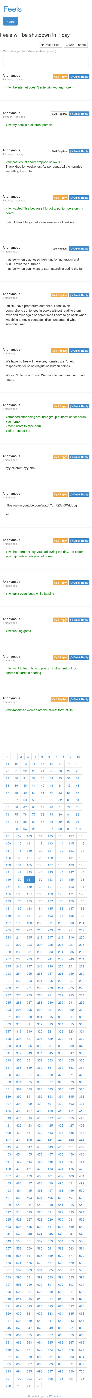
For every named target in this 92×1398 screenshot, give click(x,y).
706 (60, 1378)
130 (60, 858)
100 (78, 829)
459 (71, 1154)
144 (39, 872)
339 (71, 1046)
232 (39, 952)
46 (77, 785)
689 (50, 1364)
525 (8, 1219)
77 (34, 814)
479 (29, 1176)
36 (69, 778)
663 (29, 1342)
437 (8, 1140)
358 (18, 1067)
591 (29, 1277)
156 (81, 879)
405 (8, 1111)
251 (71, 966)
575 (29, 1263)
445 (8, 1147)
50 (34, 792)
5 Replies (61, 295)
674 (60, 1349)
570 (60, 1255)
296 (39, 1009)
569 (50, 1255)
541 (8, 1234)
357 (8, 1067)
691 (71, 1364)
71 (60, 807)
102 (18, 836)
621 (8, 1306)
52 (51, 792)
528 (39, 1219)
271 (29, 988)
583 (29, 1270)
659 (71, 1335)
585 (50, 1270)
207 (29, 930)
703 (29, 1378)
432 (39, 1132)
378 (60, 1082)
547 (71, 1234)
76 (25, 814)
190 (18, 915)
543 (29, 1234)
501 (8, 1197)
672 (39, 1349)
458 (60, 1154)
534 (18, 1226)
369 (50, 1075)
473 (50, 1169)
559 (29, 1248)
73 (77, 807)
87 (42, 821)
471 (29, 1169)
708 (81, 1378)
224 (39, 944)
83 (7, 821)
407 (29, 1111)
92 (7, 829)
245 (8, 966)
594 (60, 1277)
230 (18, 952)
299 (71, 1009)
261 (8, 981)
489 (50, 1183)
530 (60, 1219)
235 (71, 952)
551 (29, 1241)
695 (29, 1371)
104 (39, 836)
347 (71, 1053)
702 (18, 1378)
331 (71, 1038)
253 (8, 973)
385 (50, 1089)
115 (71, 843)
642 (60, 1320)
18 (69, 764)
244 (81, 959)
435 (71, 1132)
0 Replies (61, 114)
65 (7, 807)
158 (18, 886)
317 (8, 1031)
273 (50, 988)
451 (71, 1147)
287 (29, 1002)
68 (34, 807)
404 (81, 1103)
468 (81, 1161)
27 (69, 771)
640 (39, 1320)
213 (8, 937)
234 (60, 952)
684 (81, 1357)
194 (60, 915)
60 (42, 800)
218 (60, 937)
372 (81, 1075)
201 (50, 923)
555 (71, 1241)
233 (50, 952)
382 (18, 1089)
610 (60, 1292)
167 (29, 894)
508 (81, 1197)
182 (18, 908)
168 (39, 894)
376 (39, 1082)
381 (8, 1089)
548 (81, 1234)
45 (69, 785)
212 (81, 930)
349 (8, 1060)
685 (8, 1364)
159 (29, 886)
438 (18, 1140)
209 (50, 930)
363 (71, 1067)
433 (50, 1132)
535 (29, 1226)
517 (8, 1212)
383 (29, 1089)
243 (71, 959)
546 (60, 1234)
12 (16, 764)
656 (39, 1335)
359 (29, 1067)
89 (60, 821)
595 (71, 1277)
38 (7, 785)
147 (71, 872)
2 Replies (61, 699)
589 (8, 1277)
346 (60, 1053)
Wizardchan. (56, 1396)
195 (71, 915)
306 (60, 1017)
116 (81, 843)
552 (39, 1241)
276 (81, 988)
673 (50, 1349)
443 (71, 1140)
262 (18, 981)
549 (8, 1241)
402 (60, 1103)
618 (60, 1299)
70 (51, 807)
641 (50, 1320)
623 (29, 1306)
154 (60, 879)
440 (39, 1140)
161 (50, 886)
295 (29, 1009)
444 (81, 1140)
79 (51, 814)
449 (50, 1147)
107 (71, 836)
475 (71, 1169)
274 (60, 988)
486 (18, 1183)
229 (8, 952)
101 (8, 836)
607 (29, 1292)
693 (8, 1371)
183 (29, 908)
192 (39, 915)
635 (71, 1313)
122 (60, 850)
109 (8, 843)
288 (39, 1002)
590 (18, 1277)
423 (29, 1125)
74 (7, 814)
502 (18, 1197)
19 (77, 764)
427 (71, 1125)
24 (42, 771)
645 (8, 1328)
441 (50, 1140)
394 (60, 1096)
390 (18, 1096)
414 (18, 1118)
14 (34, 764)
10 (78, 756)
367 (29, 1075)
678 (18, 1357)
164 (81, 886)
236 (81, 952)
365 (8, 1075)
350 (18, 1060)
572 (81, 1255)
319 (29, 1031)
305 (50, 1017)
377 (50, 1082)
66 (16, 807)
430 (18, 1132)
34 (51, 778)
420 (81, 1118)
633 (50, 1313)
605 (8, 1292)
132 (81, 858)
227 (71, 944)
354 (60, 1060)
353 (50, 1060)
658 (60, 1335)
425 (50, 1125)
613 (8, 1299)
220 (81, 937)
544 (39, 1234)
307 (71, 1017)
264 (39, 981)
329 (50, 1038)
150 (18, 879)
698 (60, 1371)
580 (81, 1263)
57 (16, 800)
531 (71, 1219)
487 (29, 1183)
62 (60, 800)
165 (8, 894)
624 (39, 1306)
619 (71, 1299)
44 (60, 785)
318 (18, 1031)
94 (25, 829)
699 (71, 1371)
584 (39, 1270)
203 (71, 923)
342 (18, 1053)
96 (42, 829)
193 (50, 915)
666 (60, 1342)
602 (60, 1284)
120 (39, 850)
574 (18, 1263)
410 (60, 1111)
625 (50, 1306)
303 (29, 1017)
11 (7, 764)
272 (39, 988)
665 (50, 1342)
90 (69, 821)
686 (18, 1364)
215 (29, 937)
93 (16, 829)
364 (81, 1067)
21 (16, 771)
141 (8, 872)
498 (60, 1190)
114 (60, 843)
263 (29, 981)
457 (50, 1154)
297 (50, 1009)
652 (81, 1328)
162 (60, 886)
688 (39, 1364)
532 (81, 1219)
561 (50, 1248)
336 (39, 1046)
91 (77, 821)
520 (39, 1212)
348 (81, 1053)
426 (60, 1125)
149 (8, 879)
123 (71, 850)
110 (18, 843)
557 (8, 1248)
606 (18, 1292)
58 (25, 800)
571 (71, 1255)
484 (81, 1176)
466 (60, 1161)
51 (42, 792)
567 (29, 1255)
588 (81, 1270)
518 (18, 1212)
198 (18, 923)
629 (8, 1313)
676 (81, 1349)
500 (81, 1190)
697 (50, 1371)
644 (81, 1320)
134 (18, 865)
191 (29, 915)
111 (29, 843)
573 (8, 1263)
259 (71, 973)
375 (29, 1082)
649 (50, 1328)
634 (60, 1313)
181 (8, 908)
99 (69, 829)
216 (39, 937)
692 (81, 1364)
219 (71, 937)
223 (29, 944)
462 (18, 1161)
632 (39, 1313)
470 (18, 1169)
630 (18, 1313)
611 (71, 1292)
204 (81, 923)
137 (50, 865)
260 (81, 973)
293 (8, 1009)
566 (18, 1255)
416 (39, 1118)
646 (18, 1328)
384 (39, 1089)
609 (50, 1292)
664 (39, 1342)
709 (8, 1386)
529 (50, 1219)
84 (16, 821)
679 (29, 1357)
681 (50, 1357)
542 (18, 1234)
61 (51, 800)
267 (71, 981)
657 (50, 1335)
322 (60, 1031)
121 (50, 850)
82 (77, 814)
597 (8, 1284)
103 (29, 836)
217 (50, 937)
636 (81, 1313)
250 (60, 966)
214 (18, 937)
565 (8, 1255)
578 (60, 1263)
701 (8, 1378)
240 (39, 959)
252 (81, 966)
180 (81, 901)
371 (71, 1075)
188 (81, 908)
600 (39, 1284)
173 (8, 901)
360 (39, 1067)
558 (18, 1248)
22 (25, 771)
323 (71, 1031)
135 (29, 865)
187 (71, 908)
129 (50, 858)
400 (39, 1103)
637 (8, 1320)
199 (29, 923)
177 (50, 901)
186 (60, 908)
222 (18, 944)
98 (60, 829)
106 (60, 836)
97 (51, 829)
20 (7, 771)
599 (29, 1284)
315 (71, 1024)
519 (29, 1212)
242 (60, 959)
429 (8, 1132)
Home (10, 21)
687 (29, 1364)
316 (81, 1024)
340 (81, 1046)
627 (71, 1306)
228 (81, 944)
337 (50, 1046)
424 (39, 1125)
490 (60, 1183)
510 (18, 1205)
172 (81, 894)
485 (8, 1183)
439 (29, 1140)
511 (29, 1205)
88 (51, 821)
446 (18, 1147)
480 (39, 1176)
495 (29, 1190)
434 (60, 1132)
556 (81, 1241)
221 (8, 944)
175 (29, 901)
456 (39, 1154)
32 (34, 778)
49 (25, 792)
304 (39, 1017)
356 (81, 1060)
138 (60, 865)
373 (8, 1082)
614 (18, 1299)
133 (8, 865)
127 (29, 858)
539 (71, 1226)
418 (60, 1118)
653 (8, 1335)
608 (39, 1292)
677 (8, 1357)
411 (71, 1111)
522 (60, 1212)
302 (18, 1017)
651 (71, 1328)
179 (71, 901)
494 (18, 1190)
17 (60, 764)
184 (39, 908)
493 (8, 1190)
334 (18, 1046)
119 (29, 850)
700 (81, 1371)
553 (50, 1241)
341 (8, 1053)
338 (60, 1046)
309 (8, 1024)
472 (39, 1169)
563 (71, 1248)
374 (18, 1082)
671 (29, 1349)
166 (18, 894)
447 (29, 1147)
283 (71, 995)
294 (18, 1009)
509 (8, 1205)
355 (71, 1060)
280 (39, 995)
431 (29, 1132)
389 (8, 1096)
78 (42, 814)
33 (42, 778)
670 (18, 1349)
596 (81, 1277)
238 (18, 959)
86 (34, 821)
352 (39, 1060)
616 (39, 1299)
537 (50, 1226)
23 (34, 771)
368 (39, 1075)
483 (71, 1176)
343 (29, 1053)
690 (60, 1364)
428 (81, 1125)
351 (29, 1060)
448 (39, 1147)
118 (18, 850)
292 (81, 1002)
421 (8, 1125)
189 (8, 915)
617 (50, 1299)
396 (81, 1096)
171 (71, 894)
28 (77, 771)
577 (50, 1263)
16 (51, 764)
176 (39, 901)
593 (50, 1277)
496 (39, 1190)
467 (71, 1161)
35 (60, 778)
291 (71, 1002)
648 (39, 1328)
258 (60, 973)
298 (60, 1009)
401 (50, 1103)
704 (39, 1378)
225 (50, 944)
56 (7, 800)
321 (50, 1031)
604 (81, 1284)
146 (60, 872)
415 (29, 1118)
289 (50, 1002)
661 (8, 1342)
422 (18, 1125)
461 (8, 1161)
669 (8, 1349)
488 (39, 1183)
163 (71, 886)
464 (39, 1161)
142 (18, 872)
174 (18, 901)
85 (25, 821)
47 (7, 792)
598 (18, 1284)
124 (81, 850)
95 (34, 829)
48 (16, 792)
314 (60, 1024)
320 (39, 1031)
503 (29, 1197)
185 (50, 908)
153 (50, 879)
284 (81, 995)
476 (81, 1169)
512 (39, 1205)
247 (29, 966)
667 (71, 1342)
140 (81, 865)
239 (29, 959)
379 (71, 1082)
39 (16, 785)
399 (29, 1103)
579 (71, 1263)
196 (81, 915)
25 (51, 771)
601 (50, 1284)
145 (50, 872)
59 (34, 800)
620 (81, 1299)
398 (18, 1103)
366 (18, 1075)
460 (81, 1154)
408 (39, 1111)
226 (60, 944)
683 (71, 1357)
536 (39, 1226)
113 (50, 843)
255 (29, 973)
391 (29, 1096)
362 (60, 1067)
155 (71, 879)
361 (50, 1067)
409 (50, 1111)
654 (18, 1335)
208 (39, 930)
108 (81, 836)
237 (8, 959)
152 (39, 879)
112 (39, 843)
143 (29, 872)
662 (18, 1342)
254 (18, 973)
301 (8, 1017)
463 (29, 1161)
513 (50, 1205)
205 (8, 930)
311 (29, 1024)
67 (25, 807)
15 (42, 764)
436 (81, 1132)
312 (39, 1024)
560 (39, 1248)
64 (77, 800)
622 (18, 1306)
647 (29, 1328)
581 (8, 1270)
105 (50, 836)
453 (8, 1154)
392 (39, 1096)
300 (81, 1009)
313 (50, 1024)
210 (60, 930)
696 (39, 1371)
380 (81, 1082)
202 (60, 923)
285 (8, 1002)
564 (81, 1248)
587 (71, 1270)
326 (18, 1038)
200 (39, 923)
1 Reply (62, 76)
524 (81, 1212)
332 (81, 1038)
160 (39, 886)
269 (8, 988)
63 (69, 800)
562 (60, 1248)
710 (18, 1386)
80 (60, 814)
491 (71, 1183)
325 (8, 1038)
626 (60, 1306)
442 (60, 1140)
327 (29, 1038)
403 (71, 1103)
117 (8, 850)
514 (60, 1205)
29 (7, 778)
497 (50, 1190)
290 (60, 1002)
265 (50, 981)
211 (71, 930)
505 (50, 1197)
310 (18, 1024)
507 (71, 1197)
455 (29, 1154)
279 (29, 995)
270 (18, 988)
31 (25, 778)
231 (29, 952)
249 (50, 966)
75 (16, 814)
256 (39, 973)
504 (39, 1197)
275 (71, 988)
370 (60, 1075)
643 (71, 1320)
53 (60, 792)
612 (81, 1292)
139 (71, 865)
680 (39, 1357)
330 (60, 1038)
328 (39, 1038)
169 (50, 894)
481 (50, 1176)
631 (29, 1313)
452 (81, 1147)
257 (50, 973)
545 (50, 1234)
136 (39, 865)
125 (8, 858)
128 (39, 858)
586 (60, 1270)
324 (81, 1031)
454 (18, 1154)
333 (8, 1046)
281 (50, 995)
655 (29, 1335)
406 (18, 1111)
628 (81, 1306)
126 (18, 858)
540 (81, 1226)
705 (50, 1378)
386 (60, 1089)
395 (71, 1096)
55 (77, 792)
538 (60, 1226)
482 (60, 1176)
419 (71, 1118)
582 (18, 1270)
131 (71, 858)
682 (60, 1357)
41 (34, 785)
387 (71, 1089)
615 (29, 1299)
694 (18, 1371)
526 (18, 1219)
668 (81, 1342)
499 (71, 1190)
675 (71, 1349)
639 (29, 1320)
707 (71, 1378)
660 (81, 1335)
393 (50, 1096)
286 (18, 1002)
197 (8, 923)
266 (60, 981)
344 (39, 1053)
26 (60, 771)
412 (81, 1111)
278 (18, 995)
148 (81, 872)
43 (51, 785)
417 (50, 1118)
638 (18, 1320)
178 (60, 901)
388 (81, 1089)
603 (71, 1284)
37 (77, 778)
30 (16, 778)
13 (25, 764)
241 (50, 959)
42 (42, 785)
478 (18, 1176)
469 (8, 1169)
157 (8, 886)
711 (29, 1386)
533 (8, 1226)
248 (39, 966)
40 (25, 785)
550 (18, 1241)
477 (8, 1176)
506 (60, 1197)
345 (50, 1053)
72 (69, 807)
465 (50, 1161)
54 (69, 792)
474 (60, 1169)
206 (18, 930)
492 (81, 1183)
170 (60, 894)
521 (50, 1212)
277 (8, 995)
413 (8, 1118)
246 (18, 966)
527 (29, 1219)
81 (69, 814)
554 (60, 1241)
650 (60, 1328)
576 (39, 1263)
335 (29, 1046)
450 (60, 1147)
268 (81, 981)
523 (71, 1212)
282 (60, 995)
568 (39, 1255)
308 (81, 1017)
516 (81, 1205)
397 (8, 1103)
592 (39, 1277)
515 (71, 1205)
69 (42, 807)
